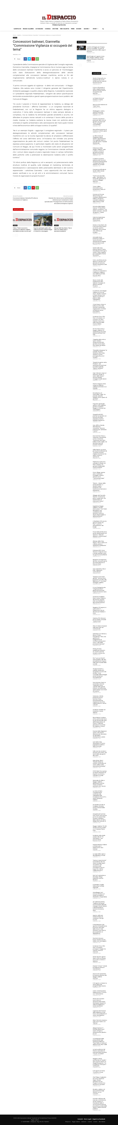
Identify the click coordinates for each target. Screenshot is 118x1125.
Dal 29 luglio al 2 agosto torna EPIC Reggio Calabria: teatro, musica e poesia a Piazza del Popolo (95, 58)
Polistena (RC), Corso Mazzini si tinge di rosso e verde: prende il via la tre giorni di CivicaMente (100, 552)
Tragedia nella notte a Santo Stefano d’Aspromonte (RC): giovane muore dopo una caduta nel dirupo (99, 342)
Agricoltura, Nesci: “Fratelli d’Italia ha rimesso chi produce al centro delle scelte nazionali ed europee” (99, 763)
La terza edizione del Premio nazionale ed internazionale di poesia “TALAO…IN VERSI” (100, 1051)
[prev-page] (14, 235)
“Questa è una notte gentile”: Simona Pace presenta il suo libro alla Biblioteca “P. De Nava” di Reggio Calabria (100, 579)
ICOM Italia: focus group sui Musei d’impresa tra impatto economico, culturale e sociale (100, 773)
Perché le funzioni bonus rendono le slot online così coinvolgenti (99, 940)
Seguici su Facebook (99, 1119)
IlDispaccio (68, 1121)
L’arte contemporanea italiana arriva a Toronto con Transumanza (99, 992)
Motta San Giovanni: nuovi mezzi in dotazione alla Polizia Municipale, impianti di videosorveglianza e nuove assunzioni (99, 1002)
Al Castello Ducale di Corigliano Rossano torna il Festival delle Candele (99, 807)
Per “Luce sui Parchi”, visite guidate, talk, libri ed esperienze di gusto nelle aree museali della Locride (99, 661)
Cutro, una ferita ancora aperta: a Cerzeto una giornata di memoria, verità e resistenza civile (100, 262)
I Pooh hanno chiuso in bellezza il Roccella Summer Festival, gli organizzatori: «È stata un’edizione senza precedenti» (99, 308)
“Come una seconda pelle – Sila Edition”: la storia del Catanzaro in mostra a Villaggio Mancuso (99, 178)
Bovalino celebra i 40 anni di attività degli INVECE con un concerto (99, 1091)
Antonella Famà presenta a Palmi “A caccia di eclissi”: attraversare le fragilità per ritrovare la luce (99, 240)
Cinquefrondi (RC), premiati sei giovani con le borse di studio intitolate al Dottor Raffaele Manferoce (100, 417)
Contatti (80, 1119)
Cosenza (90, 1121)
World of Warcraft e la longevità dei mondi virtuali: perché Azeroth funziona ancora (99, 80)
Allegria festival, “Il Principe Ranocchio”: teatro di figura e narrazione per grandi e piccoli (99, 1030)
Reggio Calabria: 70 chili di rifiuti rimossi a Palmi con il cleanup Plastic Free (100, 828)
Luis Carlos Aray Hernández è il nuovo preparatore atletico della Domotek (99, 744)
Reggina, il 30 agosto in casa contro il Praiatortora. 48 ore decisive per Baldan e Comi (99, 610)
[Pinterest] (33, 59)
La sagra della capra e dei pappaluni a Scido (99, 854)
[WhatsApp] (37, 59)
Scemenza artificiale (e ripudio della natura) (99, 170)
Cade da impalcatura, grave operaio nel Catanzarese (99, 219)
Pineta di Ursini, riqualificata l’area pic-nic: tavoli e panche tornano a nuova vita (99, 651)
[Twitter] (29, 59)
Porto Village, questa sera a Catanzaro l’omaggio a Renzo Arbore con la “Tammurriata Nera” (99, 475)
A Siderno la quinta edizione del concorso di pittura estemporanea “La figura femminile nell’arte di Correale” (100, 161)
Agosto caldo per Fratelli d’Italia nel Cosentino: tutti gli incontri (98, 917)
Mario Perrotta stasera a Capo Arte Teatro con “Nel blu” (100, 1021)
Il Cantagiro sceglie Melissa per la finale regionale (98, 886)
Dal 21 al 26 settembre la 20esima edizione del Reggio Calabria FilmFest (100, 976)
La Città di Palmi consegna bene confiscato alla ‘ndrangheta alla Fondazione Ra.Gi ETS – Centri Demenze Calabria (100, 795)
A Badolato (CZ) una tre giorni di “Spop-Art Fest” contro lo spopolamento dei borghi (100, 524)
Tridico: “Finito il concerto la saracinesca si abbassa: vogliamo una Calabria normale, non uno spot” (22, 229)
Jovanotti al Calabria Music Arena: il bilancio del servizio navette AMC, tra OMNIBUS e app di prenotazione (99, 599)
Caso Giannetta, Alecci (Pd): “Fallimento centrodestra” (99, 570)
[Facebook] (25, 59)
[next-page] (17, 235)
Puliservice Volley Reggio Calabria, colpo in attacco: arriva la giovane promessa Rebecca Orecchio (99, 151)
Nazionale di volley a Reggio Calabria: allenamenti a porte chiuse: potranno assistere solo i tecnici (99, 783)
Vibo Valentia (102, 1121)
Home (14, 35)
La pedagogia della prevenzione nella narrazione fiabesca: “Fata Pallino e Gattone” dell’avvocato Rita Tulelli (100, 1041)
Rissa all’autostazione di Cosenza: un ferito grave (100, 130)
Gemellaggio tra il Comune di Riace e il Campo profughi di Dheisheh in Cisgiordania (100, 894)
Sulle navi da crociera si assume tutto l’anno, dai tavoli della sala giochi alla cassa (100, 753)
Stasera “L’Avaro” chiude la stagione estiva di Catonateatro (100, 967)
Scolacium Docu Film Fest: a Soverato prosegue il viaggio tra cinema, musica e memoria (99, 948)
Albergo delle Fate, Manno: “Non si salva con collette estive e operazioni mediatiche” (63, 229)
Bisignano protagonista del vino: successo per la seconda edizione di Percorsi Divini (100, 562)
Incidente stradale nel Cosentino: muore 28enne (99, 711)
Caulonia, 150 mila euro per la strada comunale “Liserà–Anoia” (99, 619)
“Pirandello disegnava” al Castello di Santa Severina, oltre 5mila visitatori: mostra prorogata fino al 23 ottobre (100, 353)
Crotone (95, 1121)
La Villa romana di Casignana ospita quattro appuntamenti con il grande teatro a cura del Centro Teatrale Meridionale (100, 139)
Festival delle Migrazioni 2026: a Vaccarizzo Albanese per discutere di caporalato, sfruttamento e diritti (100, 734)
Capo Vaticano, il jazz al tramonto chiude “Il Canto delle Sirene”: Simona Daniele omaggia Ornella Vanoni (99, 376)
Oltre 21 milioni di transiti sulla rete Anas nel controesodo (100, 627)
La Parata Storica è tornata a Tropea (98, 98)
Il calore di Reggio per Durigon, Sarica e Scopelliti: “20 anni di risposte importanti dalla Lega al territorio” (96, 49)
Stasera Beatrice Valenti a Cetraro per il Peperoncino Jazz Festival (100, 847)
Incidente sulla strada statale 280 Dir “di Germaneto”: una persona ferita (99, 837)
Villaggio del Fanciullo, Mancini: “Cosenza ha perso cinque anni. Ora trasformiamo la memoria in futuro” (99, 498)
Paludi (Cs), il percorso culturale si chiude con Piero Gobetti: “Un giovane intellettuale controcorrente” (99, 464)
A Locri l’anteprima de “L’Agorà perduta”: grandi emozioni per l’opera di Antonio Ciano (100, 590)
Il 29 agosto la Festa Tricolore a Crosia (99, 1071)
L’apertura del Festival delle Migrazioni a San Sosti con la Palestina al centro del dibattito (100, 1013)
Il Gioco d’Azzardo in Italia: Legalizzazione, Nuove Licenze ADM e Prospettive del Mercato (99, 90)
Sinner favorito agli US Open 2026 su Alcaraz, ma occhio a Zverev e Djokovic (99, 959)
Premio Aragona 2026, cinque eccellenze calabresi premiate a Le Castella (100, 386)
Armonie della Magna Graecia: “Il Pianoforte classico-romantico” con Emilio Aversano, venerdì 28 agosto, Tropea (100, 209)
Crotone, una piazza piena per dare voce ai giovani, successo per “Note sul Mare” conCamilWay (99, 121)
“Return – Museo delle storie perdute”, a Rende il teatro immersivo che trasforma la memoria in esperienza (100, 486)
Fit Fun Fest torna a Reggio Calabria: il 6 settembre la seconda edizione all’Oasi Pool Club (99, 331)
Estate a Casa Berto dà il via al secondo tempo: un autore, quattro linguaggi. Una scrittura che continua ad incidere (100, 228)
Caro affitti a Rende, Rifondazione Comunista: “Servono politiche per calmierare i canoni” (100, 428)
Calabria (19, 35)
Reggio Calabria (76, 1121)
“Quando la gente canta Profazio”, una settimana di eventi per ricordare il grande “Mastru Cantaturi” (100, 365)
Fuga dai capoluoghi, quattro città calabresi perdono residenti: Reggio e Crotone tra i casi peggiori (43, 229)
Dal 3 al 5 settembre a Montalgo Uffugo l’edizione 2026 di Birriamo (99, 877)
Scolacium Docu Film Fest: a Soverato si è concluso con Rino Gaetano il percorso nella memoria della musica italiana (99, 320)
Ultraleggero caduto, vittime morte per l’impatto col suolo (99, 112)
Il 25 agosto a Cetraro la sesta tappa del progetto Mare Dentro (100, 984)
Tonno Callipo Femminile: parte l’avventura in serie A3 (99, 188)
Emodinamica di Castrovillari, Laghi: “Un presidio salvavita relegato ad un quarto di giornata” (100, 396)
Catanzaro (83, 1121)
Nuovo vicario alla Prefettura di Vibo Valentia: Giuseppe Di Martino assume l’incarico (99, 283)
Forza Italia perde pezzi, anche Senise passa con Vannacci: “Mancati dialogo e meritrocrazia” (100, 534)
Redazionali (81, 42)
